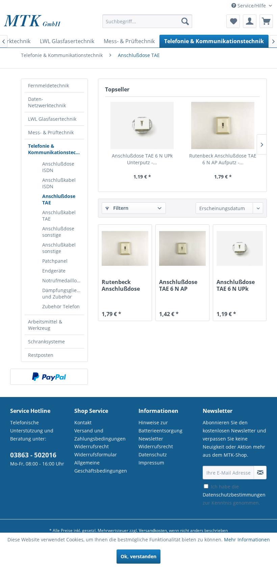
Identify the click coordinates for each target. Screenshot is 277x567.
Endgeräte (54, 270)
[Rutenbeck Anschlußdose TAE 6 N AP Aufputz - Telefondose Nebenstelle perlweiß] (222, 125)
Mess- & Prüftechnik (51, 132)
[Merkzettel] (233, 21)
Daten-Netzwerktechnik (47, 102)
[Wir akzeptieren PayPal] (49, 376)
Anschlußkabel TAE (59, 215)
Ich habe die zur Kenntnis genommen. (234, 494)
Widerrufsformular (95, 454)
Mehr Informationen (247, 539)
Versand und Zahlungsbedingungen (100, 434)
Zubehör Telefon (61, 306)
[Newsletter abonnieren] (260, 472)
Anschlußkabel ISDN (59, 183)
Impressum (151, 462)
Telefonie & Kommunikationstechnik (56, 149)
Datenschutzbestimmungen (234, 494)
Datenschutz (152, 454)
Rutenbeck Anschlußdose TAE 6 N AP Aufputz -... (222, 159)
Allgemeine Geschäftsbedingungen (100, 466)
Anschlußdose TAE (58, 199)
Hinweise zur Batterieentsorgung (160, 426)
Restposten (40, 355)
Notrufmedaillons (62, 280)
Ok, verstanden (138, 556)
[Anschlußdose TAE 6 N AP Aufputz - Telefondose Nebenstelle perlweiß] (182, 248)
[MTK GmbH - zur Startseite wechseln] (32, 23)
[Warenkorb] (266, 21)
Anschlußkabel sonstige (59, 248)
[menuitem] (147, 24)
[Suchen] (185, 21)
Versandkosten (153, 530)
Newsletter (150, 438)
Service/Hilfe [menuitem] (251, 5)
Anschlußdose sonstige (58, 231)
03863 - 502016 (33, 455)
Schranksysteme (46, 341)
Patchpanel (55, 261)
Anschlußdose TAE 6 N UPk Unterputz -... (142, 159)
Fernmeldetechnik (48, 85)
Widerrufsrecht (91, 446)
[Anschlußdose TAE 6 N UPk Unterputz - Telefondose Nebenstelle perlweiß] (142, 125)
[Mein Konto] (249, 21)
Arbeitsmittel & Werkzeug (45, 324)
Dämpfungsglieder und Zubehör (63, 293)
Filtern (120, 208)
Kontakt (83, 422)
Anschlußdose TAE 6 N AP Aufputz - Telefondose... (178, 285)
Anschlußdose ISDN (58, 167)
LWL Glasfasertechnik (52, 119)
